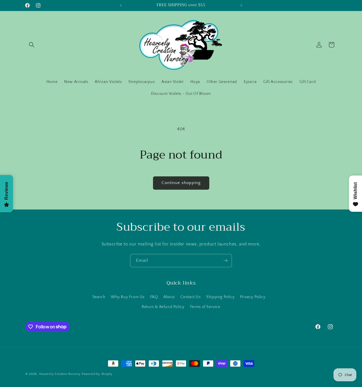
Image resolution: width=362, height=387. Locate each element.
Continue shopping (181, 182)
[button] (31, 45)
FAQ (154, 296)
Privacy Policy (252, 296)
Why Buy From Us (128, 296)
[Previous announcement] (121, 5)
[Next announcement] (241, 5)
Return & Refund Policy (163, 306)
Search (98, 296)
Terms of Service (205, 306)
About (169, 296)
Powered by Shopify (97, 374)
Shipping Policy (220, 296)
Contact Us (190, 296)
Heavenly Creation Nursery (60, 374)
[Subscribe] (225, 260)
